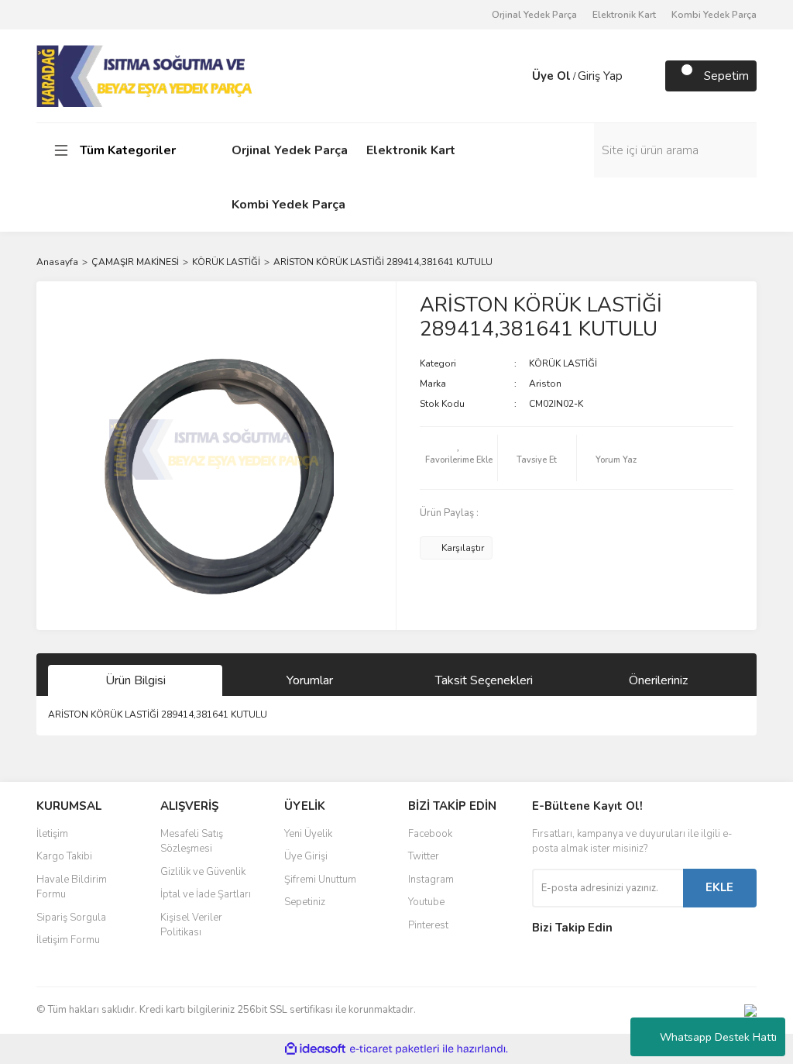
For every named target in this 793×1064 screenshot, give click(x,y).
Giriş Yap (600, 76)
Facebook (430, 834)
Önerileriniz (658, 680)
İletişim (52, 834)
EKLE (719, 887)
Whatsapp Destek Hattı (718, 1037)
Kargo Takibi (64, 856)
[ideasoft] (315, 1049)
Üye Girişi (306, 856)
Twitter (423, 856)
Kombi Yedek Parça (714, 15)
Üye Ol (551, 76)
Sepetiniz (304, 902)
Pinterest (428, 925)
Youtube (426, 902)
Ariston (545, 383)
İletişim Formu (68, 940)
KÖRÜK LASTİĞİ (563, 363)
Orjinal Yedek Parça (534, 15)
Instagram (431, 880)
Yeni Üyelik (308, 834)
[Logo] (146, 75)
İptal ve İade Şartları (205, 894)
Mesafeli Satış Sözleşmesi (191, 841)
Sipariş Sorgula (71, 918)
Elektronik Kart (624, 15)
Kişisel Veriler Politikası (191, 925)
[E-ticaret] (394, 1048)
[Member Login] (516, 76)
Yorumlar (310, 680)
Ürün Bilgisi (135, 680)
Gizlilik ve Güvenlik (202, 872)
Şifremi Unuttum (320, 880)
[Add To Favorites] (458, 458)
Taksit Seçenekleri (484, 680)
